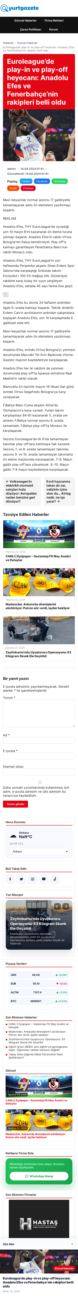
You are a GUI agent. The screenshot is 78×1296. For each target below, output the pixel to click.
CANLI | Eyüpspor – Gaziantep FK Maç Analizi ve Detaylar (39, 1025)
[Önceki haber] (57, 906)
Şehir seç (16, 843)
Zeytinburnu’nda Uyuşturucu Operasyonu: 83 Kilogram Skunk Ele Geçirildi (37, 1041)
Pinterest (28, 188)
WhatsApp (59, 181)
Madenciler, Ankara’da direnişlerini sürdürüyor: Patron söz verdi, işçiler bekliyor (37, 1033)
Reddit (13, 188)
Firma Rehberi (54, 20)
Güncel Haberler (25, 20)
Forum (53, 29)
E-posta (10, 751)
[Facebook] (10, 879)
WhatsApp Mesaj (39, 1176)
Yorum (9, 698)
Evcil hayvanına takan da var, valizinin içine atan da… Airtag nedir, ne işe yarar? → (58, 491)
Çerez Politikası (30, 29)
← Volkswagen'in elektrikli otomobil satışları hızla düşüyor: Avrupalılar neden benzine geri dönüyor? (21, 491)
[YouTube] (43, 879)
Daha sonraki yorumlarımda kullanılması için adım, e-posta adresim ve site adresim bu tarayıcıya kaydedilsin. (36, 791)
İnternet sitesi (13, 767)
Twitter (26, 181)
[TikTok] (55, 879)
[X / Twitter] (21, 879)
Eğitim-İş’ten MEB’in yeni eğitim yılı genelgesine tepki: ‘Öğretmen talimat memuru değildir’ (38, 1048)
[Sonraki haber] (65, 906)
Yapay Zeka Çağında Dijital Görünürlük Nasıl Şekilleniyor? (36, 1056)
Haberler (8, 42)
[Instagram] (32, 879)
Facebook (42, 181)
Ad (6, 735)
